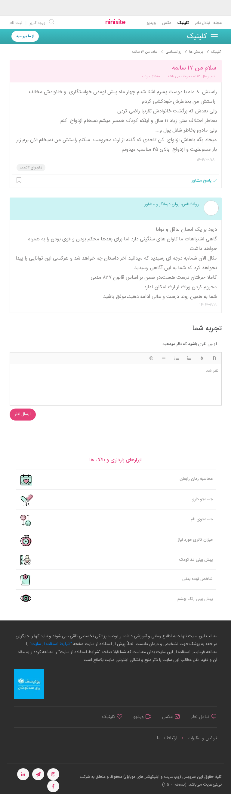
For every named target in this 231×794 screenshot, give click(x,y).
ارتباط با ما (167, 738)
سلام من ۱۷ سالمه (194, 68)
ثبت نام (16, 23)
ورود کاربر (37, 23)
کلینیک (183, 23)
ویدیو (151, 23)
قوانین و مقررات (202, 738)
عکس (166, 23)
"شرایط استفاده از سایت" (50, 644)
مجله (217, 23)
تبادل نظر (202, 23)
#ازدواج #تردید (31, 168)
